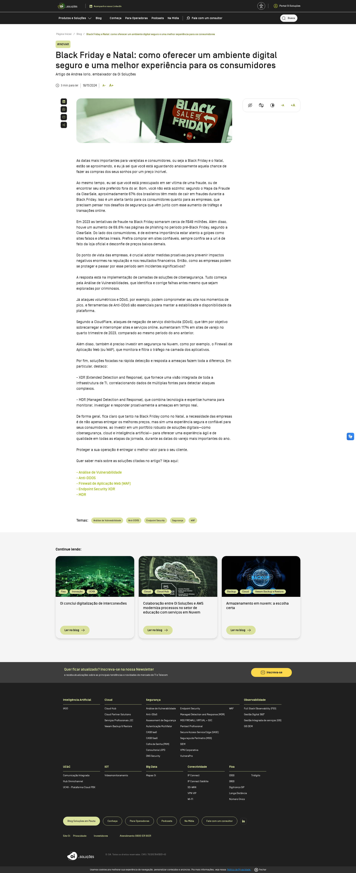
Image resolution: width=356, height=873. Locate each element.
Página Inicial (64, 34)
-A (282, 105)
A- (104, 85)
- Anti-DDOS (86, 478)
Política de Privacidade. (239, 869)
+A (293, 105)
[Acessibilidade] (261, 6)
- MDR (81, 494)
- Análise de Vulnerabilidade (99, 472)
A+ (111, 85)
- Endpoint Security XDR (95, 489)
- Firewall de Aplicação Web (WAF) (103, 483)
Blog (79, 34)
